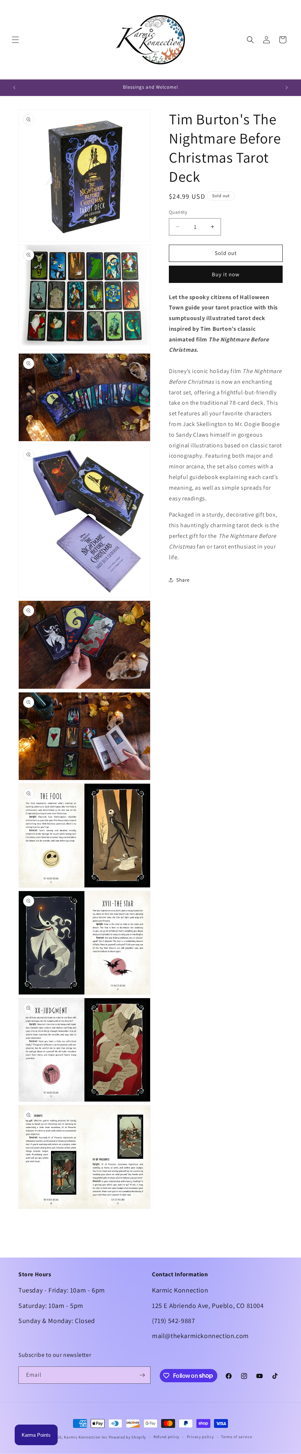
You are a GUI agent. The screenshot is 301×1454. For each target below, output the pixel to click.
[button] (15, 40)
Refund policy (166, 1436)
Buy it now (226, 274)
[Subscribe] (142, 1375)
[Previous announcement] (14, 87)
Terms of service (236, 1436)
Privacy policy (200, 1436)
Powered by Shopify (127, 1437)
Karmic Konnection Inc (86, 1437)
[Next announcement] (287, 87)
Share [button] (183, 580)
